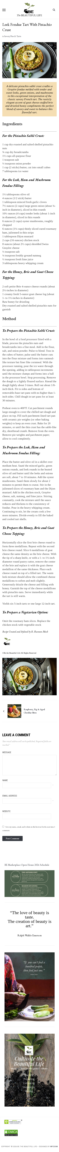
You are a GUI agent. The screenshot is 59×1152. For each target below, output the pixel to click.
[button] (4, 10)
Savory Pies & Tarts (12, 36)
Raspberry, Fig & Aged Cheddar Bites (34, 711)
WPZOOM (54, 1146)
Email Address (9, 795)
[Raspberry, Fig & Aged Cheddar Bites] (14, 710)
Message (6, 752)
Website (6, 811)
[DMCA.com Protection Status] (11, 1131)
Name (5, 780)
